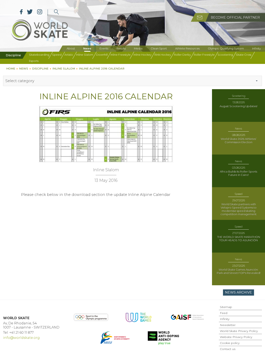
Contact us (227, 349)
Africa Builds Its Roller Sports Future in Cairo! (238, 173)
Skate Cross (243, 54)
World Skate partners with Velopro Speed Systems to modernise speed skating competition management (238, 209)
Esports (34, 60)
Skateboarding (39, 54)
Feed (223, 313)
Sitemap (226, 307)
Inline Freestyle (121, 54)
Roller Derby (182, 54)
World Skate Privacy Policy (239, 331)
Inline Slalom (84, 54)
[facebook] (21, 12)
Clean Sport (159, 48)
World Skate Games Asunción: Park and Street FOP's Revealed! (238, 271)
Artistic (68, 54)
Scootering (225, 54)
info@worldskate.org (21, 338)
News (87, 48)
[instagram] (40, 12)
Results (121, 48)
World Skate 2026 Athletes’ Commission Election (239, 140)
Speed (56, 54)
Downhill (102, 54)
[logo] (56, 12)
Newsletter (228, 325)
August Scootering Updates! (238, 106)
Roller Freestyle (204, 54)
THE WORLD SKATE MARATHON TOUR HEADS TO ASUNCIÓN (238, 238)
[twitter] (30, 12)
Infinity (256, 48)
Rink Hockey (162, 54)
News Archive (238, 292)
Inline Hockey (143, 54)
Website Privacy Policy (236, 337)
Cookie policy (230, 343)
